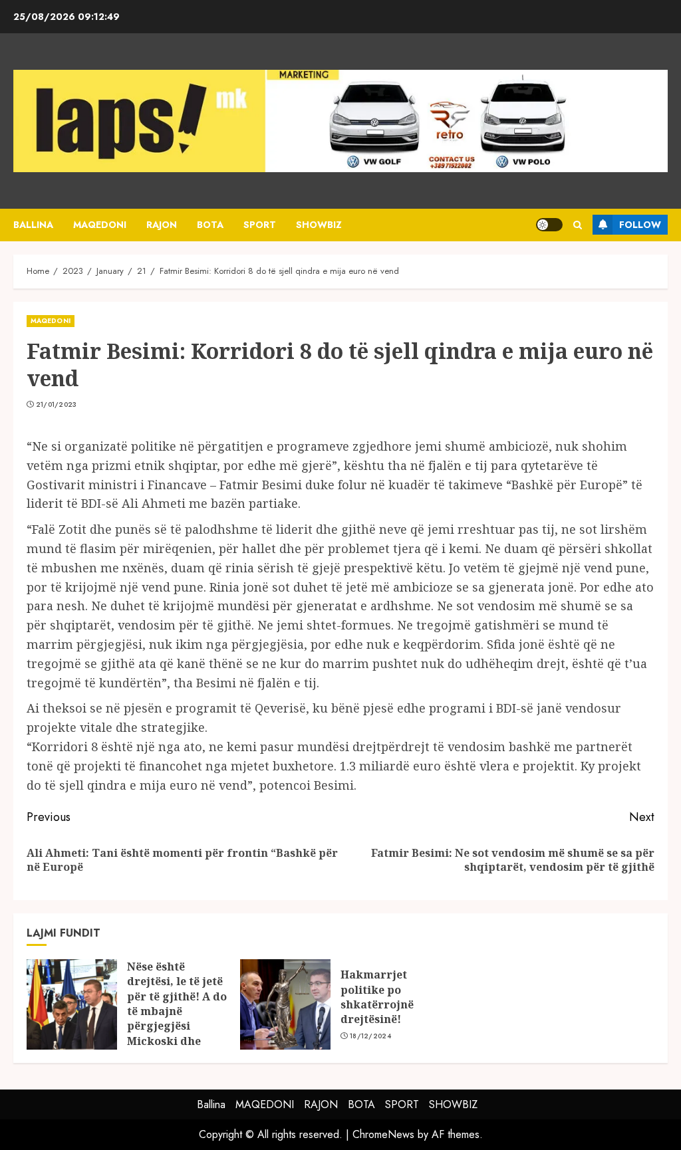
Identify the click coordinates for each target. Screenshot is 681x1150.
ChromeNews (383, 1134)
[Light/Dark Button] (549, 224)
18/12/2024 (370, 1036)
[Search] (577, 225)
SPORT (259, 224)
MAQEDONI (99, 224)
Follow (640, 224)
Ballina (33, 224)
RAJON (161, 224)
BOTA (210, 224)
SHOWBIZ (319, 224)
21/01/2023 (56, 404)
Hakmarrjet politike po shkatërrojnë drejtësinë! (377, 996)
